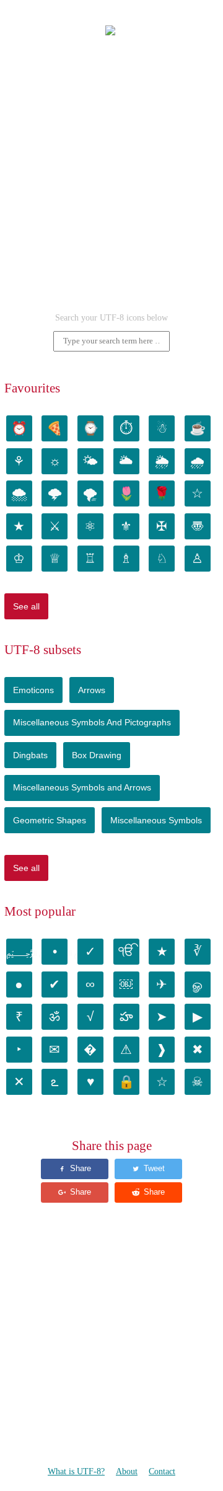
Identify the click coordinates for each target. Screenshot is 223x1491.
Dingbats (30, 755)
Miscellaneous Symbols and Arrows (82, 787)
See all (26, 606)
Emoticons (33, 690)
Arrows (91, 690)
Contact (162, 1471)
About (127, 1471)
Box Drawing (96, 755)
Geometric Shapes (49, 820)
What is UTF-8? (76, 1471)
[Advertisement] (111, 180)
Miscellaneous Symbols (156, 820)
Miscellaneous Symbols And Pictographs (92, 722)
